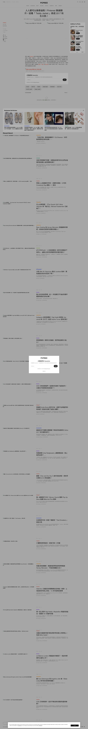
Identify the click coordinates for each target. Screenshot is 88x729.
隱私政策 (49, 368)
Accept (75, 725)
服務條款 (46, 368)
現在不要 (44, 371)
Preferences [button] (40, 725)
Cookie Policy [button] (20, 725)
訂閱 (55, 366)
